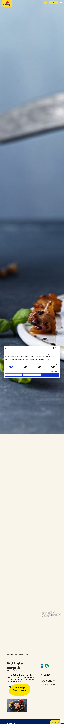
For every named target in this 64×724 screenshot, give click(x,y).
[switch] (25, 367)
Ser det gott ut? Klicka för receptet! (51, 614)
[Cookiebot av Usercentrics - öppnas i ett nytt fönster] (53, 348)
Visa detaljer (54, 371)
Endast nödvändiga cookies (14, 374)
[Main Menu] (61, 3)
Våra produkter (10, 654)
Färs (16, 654)
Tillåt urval (32, 374)
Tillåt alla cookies (50, 374)
